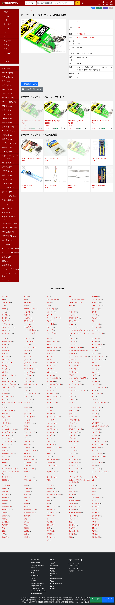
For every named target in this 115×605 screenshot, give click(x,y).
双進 (70, 488)
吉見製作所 (95, 488)
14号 (24, 125)
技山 (93, 500)
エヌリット (95, 338)
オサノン (72, 344)
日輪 (3, 503)
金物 (26, 10)
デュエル (27, 408)
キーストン (28, 357)
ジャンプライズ (74, 381)
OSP (48, 305)
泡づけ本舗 (8, 163)
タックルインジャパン (31, 393)
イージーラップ (29, 333)
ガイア (26, 353)
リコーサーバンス (10, 248)
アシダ (49, 321)
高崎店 (53, 568)
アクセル (94, 318)
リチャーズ (50, 462)
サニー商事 (8, 200)
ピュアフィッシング (75, 429)
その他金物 (31, 10)
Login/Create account (37, 583)
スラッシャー (51, 387)
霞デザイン (50, 537)
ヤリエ (49, 456)
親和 (48, 528)
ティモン (94, 399)
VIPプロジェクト (29, 309)
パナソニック (51, 423)
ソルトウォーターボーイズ (78, 390)
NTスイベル (8, 131)
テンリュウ (28, 402)
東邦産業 (7, 122)
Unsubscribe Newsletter (38, 591)
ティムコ (7, 192)
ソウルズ (50, 390)
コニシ (94, 363)
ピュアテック (51, 429)
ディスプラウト (52, 402)
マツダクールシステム (99, 444)
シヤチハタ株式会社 (53, 378)
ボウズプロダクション (99, 441)
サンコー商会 (28, 372)
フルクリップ (73, 435)
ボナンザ (27, 444)
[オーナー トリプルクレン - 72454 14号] (32, 109)
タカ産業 (5, 393)
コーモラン (50, 366)
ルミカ (6, 212)
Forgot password (36, 586)
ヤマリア (7, 93)
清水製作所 (95, 519)
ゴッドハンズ (73, 366)
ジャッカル (8, 127)
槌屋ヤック (50, 516)
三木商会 (94, 477)
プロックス (95, 438)
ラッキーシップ (74, 459)
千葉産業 (50, 488)
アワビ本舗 (28, 327)
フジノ (26, 435)
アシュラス (72, 321)
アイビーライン (74, 318)
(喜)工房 (4, 296)
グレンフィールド (10, 252)
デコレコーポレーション (100, 402)
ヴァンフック (51, 477)
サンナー (94, 372)
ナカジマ (7, 114)
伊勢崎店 (54, 573)
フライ (6, 49)
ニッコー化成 (28, 417)
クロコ (49, 360)
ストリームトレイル (75, 384)
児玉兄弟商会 (6, 485)
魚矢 (48, 540)
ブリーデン (28, 438)
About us (34, 568)
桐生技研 (94, 513)
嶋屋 (70, 497)
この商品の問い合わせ (33, 89)
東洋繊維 (50, 509)
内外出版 (50, 485)
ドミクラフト (28, 411)
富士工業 (27, 494)
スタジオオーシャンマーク (33, 384)
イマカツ (94, 330)
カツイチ (7, 179)
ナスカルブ (50, 414)
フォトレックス (7, 435)
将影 (93, 494)
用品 (5, 32)
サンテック (72, 372)
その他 (94, 312)
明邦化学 (7, 118)
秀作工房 (5, 525)
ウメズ (4, 338)
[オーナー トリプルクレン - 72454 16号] (55, 109)
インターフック (7, 333)
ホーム (22, 10)
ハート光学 (50, 420)
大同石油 (5, 491)
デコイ (71, 402)
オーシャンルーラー (75, 347)
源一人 (26, 522)
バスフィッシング (74, 563)
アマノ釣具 (8, 187)
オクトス (27, 344)
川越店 (53, 571)
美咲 (3, 528)
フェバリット (96, 432)
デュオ (49, 408)
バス (93, 7)
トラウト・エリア (74, 565)
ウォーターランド (97, 333)
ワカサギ (7, 45)
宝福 (93, 491)
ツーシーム (28, 399)
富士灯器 (72, 494)
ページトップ (108, 599)
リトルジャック (74, 462)
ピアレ (26, 429)
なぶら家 (27, 315)
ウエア (6, 62)
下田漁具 (7, 152)
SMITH (71, 305)
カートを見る (97, 599)
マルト (4, 450)
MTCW (49, 302)
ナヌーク (94, 414)
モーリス (6, 280)
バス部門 (52, 563)
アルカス (72, 324)
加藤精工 (5, 488)
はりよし (50, 315)
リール (6, 16)
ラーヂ (4, 462)
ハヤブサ (7, 89)
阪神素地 (72, 534)
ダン (93, 396)
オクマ (49, 344)
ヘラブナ (7, 41)
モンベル (27, 453)
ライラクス (5, 459)
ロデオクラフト (52, 472)
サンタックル (51, 372)
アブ (93, 321)
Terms (33, 578)
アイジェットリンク (53, 318)
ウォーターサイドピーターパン (79, 333)
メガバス (94, 450)
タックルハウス (52, 393)
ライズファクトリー (98, 456)
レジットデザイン (75, 469)
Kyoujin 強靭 (6, 302)
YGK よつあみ (51, 309)
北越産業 (27, 488)
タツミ (71, 393)
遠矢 (93, 528)
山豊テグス (50, 497)
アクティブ (5, 321)
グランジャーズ (7, 363)
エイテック (7, 240)
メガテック (72, 450)
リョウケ (27, 465)
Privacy (33, 580)
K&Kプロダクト (97, 299)
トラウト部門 (54, 565)
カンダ (4, 353)
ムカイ (49, 450)
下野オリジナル (10, 223)
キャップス (95, 353)
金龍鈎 (26, 531)
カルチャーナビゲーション (78, 350)
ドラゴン (50, 411)
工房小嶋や (5, 500)
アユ (5, 37)
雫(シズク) (5, 537)
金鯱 (3, 531)
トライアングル (97, 408)
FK (70, 296)
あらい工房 (95, 309)
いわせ (4, 312)
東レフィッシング (52, 506)
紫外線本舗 (95, 525)
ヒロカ (26, 426)
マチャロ (72, 444)
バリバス (7, 208)
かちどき (7, 110)
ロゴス (26, 472)
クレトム (5, 360)
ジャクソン (28, 381)
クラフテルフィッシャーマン (78, 357)
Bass (52, 586)
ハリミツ (5, 420)
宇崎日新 (7, 135)
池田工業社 (72, 516)
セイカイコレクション (99, 387)
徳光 (48, 500)
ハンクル (27, 420)
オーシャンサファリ (53, 347)
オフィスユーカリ (97, 344)
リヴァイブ (72, 465)
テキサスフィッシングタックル (12, 402)
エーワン (72, 341)
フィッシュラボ (74, 432)
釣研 (25, 534)
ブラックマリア (7, 438)
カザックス (5, 350)
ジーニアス (95, 381)
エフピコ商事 (28, 341)
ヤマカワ (7, 171)
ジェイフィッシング (8, 381)
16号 (47, 125)
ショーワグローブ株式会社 (78, 378)
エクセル (7, 175)
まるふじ (6, 257)
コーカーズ (28, 366)
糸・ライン (8, 24)
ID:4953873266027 (25, 118)
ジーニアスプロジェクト (10, 384)
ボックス (7, 28)
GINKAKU (95, 296)
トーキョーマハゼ (7, 411)
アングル (7, 167)
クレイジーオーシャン (99, 357)
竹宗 (25, 525)
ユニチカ (72, 456)
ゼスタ (26, 390)
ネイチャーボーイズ (53, 417)
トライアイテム (74, 408)
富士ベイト (5, 494)
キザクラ (72, 353)
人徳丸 (49, 480)
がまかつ (7, 77)
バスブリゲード (74, 420)
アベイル (27, 324)
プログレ (72, 438)
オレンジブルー (29, 347)
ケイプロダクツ (52, 363)
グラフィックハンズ (98, 360)
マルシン (72, 447)
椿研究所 (27, 516)
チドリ (4, 399)
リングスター (51, 465)
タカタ (94, 390)
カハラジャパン (10, 228)
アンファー (72, 327)
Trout (52, 589)
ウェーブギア (51, 333)
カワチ (94, 350)
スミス (6, 244)
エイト (49, 338)
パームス (72, 423)
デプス (4, 408)
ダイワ (6, 68)
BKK (48, 296)
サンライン (8, 98)
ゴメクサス (95, 366)
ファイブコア (96, 429)
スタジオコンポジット (54, 384)
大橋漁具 (6, 265)
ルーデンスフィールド (9, 469)
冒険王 (71, 485)
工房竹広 (27, 500)
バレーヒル (5, 423)
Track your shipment (37, 565)
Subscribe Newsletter (37, 588)
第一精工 (7, 147)
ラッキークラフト (52, 459)
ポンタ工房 (50, 444)
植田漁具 (5, 516)
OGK (3, 305)
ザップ (71, 375)
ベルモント (50, 441)
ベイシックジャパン (8, 441)
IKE (3, 299)
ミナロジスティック (30, 450)
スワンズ (72, 387)
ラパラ (94, 459)
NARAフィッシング (75, 302)
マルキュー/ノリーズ (53, 447)
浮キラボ (27, 519)
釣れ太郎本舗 (73, 531)
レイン (49, 469)
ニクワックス (6, 417)
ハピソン (72, 417)
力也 (5, 261)
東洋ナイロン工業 (30, 509)
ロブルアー (72, 472)
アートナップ (96, 327)
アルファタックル (7, 327)
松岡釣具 (94, 509)
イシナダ (50, 330)
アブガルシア (9, 143)
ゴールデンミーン (30, 369)
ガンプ (49, 353)
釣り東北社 (50, 531)
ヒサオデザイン (97, 423)
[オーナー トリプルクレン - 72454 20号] (78, 109)
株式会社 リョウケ (75, 513)
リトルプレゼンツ (97, 462)
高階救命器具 (96, 537)
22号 (94, 125)
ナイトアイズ (73, 411)
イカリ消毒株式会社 (30, 330)
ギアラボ (50, 357)
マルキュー (28, 447)
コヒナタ (5, 366)
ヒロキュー (50, 426)
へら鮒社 (94, 315)
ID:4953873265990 (71, 118)
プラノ (49, 438)
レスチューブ (96, 469)
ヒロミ (71, 426)
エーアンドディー (52, 341)
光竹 (93, 480)
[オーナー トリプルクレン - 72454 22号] (102, 109)
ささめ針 (7, 85)
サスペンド (50, 369)
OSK (25, 305)
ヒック (4, 426)
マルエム (5, 447)
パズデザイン (9, 236)
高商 (70, 537)
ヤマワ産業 (8, 232)
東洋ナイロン (6, 509)
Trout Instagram (37, 593)
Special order (35, 575)
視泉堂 (26, 528)
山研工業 (27, 497)
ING (25, 299)
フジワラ (7, 106)
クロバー (72, 360)
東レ (25, 506)
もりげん (27, 318)
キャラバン (5, 357)
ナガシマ (5, 414)
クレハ (6, 204)
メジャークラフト (10, 269)
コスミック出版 (74, 363)
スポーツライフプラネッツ (10, 387)
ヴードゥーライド (75, 477)
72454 (92, 37)
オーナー (7, 73)
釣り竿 (6, 12)
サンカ (4, 372)
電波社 (26, 537)
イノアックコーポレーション (78, 330)
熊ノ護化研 (50, 522)
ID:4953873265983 (95, 118)
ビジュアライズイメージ (100, 426)
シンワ (94, 378)
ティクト (50, 399)
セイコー (5, 390)
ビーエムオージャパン (9, 429)
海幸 (48, 519)
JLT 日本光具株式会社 (76, 299)
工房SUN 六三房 (97, 497)
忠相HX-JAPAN (74, 500)
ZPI (70, 309)
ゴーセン (5, 369)
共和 (25, 485)
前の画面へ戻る (30, 84)
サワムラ (94, 369)
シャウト (27, 378)
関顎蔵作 (50, 534)
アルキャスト (96, 324)
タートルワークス (7, 396)
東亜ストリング (74, 506)
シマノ (6, 81)
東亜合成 (94, 506)
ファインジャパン (30, 432)
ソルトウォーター (74, 568)
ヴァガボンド (6, 477)
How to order (35, 570)
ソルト (105, 7)
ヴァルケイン (28, 477)
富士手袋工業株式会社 (54, 494)
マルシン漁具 (9, 102)
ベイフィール (28, 441)
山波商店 (5, 497)
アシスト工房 (28, 321)
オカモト (5, 344)
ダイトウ (27, 396)
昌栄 (48, 503)
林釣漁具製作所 (29, 513)
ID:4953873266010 (48, 118)
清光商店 (72, 519)
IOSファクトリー (52, 299)
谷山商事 (72, 528)
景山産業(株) (96, 503)
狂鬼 (70, 522)
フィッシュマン (52, 432)
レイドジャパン (29, 469)
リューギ (5, 465)
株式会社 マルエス (53, 513)
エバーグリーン (7, 341)
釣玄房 (94, 531)
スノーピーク (96, 384)
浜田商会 (7, 139)
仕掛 (5, 20)
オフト (4, 347)
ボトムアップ (6, 444)
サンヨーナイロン (7, 375)
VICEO (4, 309)
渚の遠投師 (5, 522)
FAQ (32, 573)
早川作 (26, 503)
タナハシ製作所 (97, 393)
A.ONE (26, 296)
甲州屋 (94, 522)
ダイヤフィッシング (53, 396)
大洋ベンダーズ (52, 491)
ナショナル (28, 414)
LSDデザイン (28, 302)
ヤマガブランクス (97, 453)
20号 (70, 125)
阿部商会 (94, 534)
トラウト (99, 7)
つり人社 (5, 315)
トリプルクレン (83, 37)
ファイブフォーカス (8, 432)
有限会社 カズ (6, 506)
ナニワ (71, 414)
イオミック (5, 330)
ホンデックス (73, 441)
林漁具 (4, 513)
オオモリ (7, 183)
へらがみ (72, 315)
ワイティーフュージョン (100, 472)
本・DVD (7, 53)
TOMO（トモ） (97, 305)
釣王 (3, 534)
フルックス (95, 435)
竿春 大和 (50, 525)
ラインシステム (10, 196)
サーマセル (50, 375)
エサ (5, 57)
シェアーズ (95, 375)
